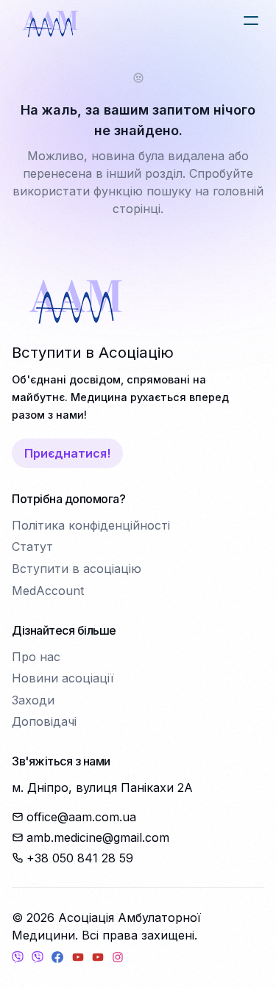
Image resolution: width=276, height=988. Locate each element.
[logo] (50, 23)
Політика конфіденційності (91, 525)
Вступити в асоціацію (76, 568)
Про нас (36, 656)
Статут (32, 546)
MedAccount (48, 590)
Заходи (33, 700)
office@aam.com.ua (81, 816)
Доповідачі (44, 721)
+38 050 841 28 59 (79, 858)
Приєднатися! (67, 453)
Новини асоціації (63, 678)
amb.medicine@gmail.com (97, 837)
